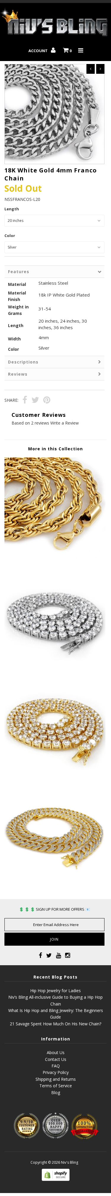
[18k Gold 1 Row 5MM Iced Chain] (54, 775)
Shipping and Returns (56, 1079)
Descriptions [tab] (23, 362)
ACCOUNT (38, 50)
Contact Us (55, 1059)
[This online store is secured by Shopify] (56, 1179)
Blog (55, 1092)
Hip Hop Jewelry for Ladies (55, 990)
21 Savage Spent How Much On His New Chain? (55, 1024)
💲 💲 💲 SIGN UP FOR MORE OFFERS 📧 (54, 909)
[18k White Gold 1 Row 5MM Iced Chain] (54, 666)
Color (9, 235)
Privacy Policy (56, 1072)
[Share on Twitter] (35, 400)
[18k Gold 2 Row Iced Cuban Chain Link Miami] (54, 883)
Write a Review (64, 423)
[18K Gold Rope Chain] (54, 557)
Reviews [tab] (18, 374)
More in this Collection (55, 448)
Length (11, 209)
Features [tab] (18, 271)
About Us (56, 1052)
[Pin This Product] (46, 400)
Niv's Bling (69, 1162)
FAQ (56, 1066)
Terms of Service (55, 1085)
